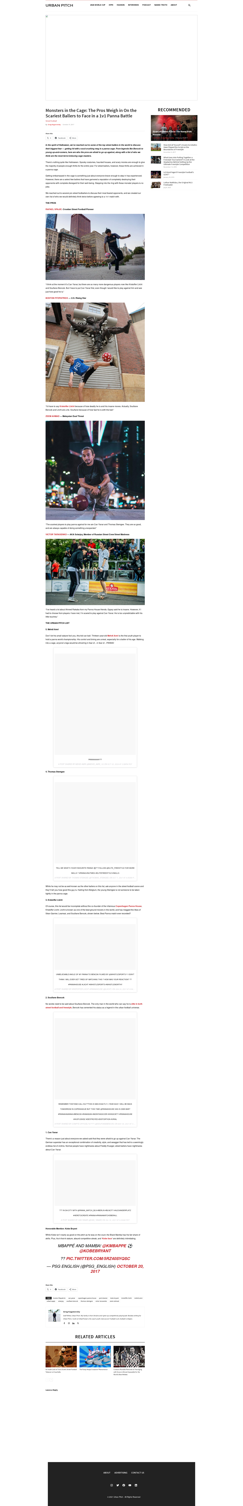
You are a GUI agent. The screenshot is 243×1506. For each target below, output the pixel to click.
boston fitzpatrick (59, 1298)
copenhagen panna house (87, 1298)
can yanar (71, 1298)
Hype (111, 5)
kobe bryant (114, 1298)
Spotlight (156, 138)
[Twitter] (79, 1323)
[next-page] (51, 1379)
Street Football (51, 121)
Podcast (146, 5)
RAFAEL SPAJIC (54, 209)
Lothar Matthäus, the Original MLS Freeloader (178, 183)
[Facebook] (65, 1323)
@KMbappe (114, 1245)
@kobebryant (95, 1251)
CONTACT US (137, 1472)
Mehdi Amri (112, 635)
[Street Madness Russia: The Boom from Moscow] (174, 128)
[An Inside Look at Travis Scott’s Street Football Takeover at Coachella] (61, 1356)
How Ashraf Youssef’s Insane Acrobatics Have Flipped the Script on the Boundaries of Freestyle (180, 147)
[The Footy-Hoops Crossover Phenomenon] (95, 1356)
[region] (121, 57)
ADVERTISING (120, 1472)
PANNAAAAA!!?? (95, 760)
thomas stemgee (87, 1301)
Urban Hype (51, 1366)
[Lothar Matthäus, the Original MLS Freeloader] (156, 185)
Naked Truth (160, 5)
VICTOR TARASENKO (56, 534)
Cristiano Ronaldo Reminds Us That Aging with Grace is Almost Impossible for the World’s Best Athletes (128, 1372)
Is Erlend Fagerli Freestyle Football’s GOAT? (179, 173)
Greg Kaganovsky (54, 124)
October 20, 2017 (117, 1268)
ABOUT (106, 1472)
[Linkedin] (74, 1323)
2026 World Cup (97, 5)
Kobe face (107, 1238)
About (174, 5)
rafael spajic (51, 1301)
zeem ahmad (114, 1301)
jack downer (103, 1298)
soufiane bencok (72, 1301)
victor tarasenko (101, 1301)
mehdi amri (138, 1298)
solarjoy (61, 1301)
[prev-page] (47, 1379)
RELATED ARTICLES (95, 1337)
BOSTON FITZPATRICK (57, 298)
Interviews (133, 5)
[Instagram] (70, 1323)
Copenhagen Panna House (129, 906)
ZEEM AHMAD (52, 416)
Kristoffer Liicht (67, 406)
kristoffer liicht (127, 1298)
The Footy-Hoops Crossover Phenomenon (93, 1369)
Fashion (121, 5)
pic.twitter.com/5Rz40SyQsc (98, 1258)
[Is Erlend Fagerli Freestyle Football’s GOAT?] (156, 174)
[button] (189, 5)
